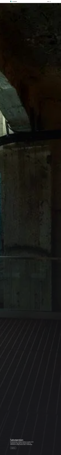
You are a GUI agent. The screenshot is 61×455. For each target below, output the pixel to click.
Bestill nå (13, 448)
